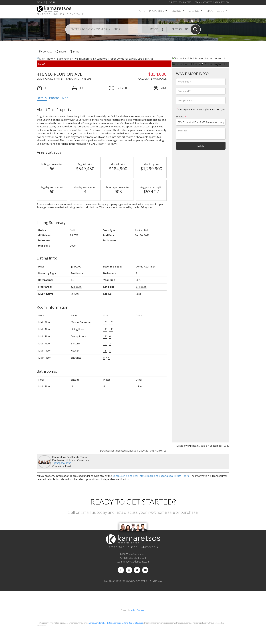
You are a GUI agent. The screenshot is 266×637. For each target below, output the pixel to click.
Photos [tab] (54, 98)
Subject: (180, 116)
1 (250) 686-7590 (61, 463)
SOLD (198, 21)
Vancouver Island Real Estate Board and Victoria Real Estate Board (151, 476)
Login (51, 2)
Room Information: (53, 307)
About (221, 10)
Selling (194, 10)
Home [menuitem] (141, 10)
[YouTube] (145, 570)
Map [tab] (65, 98)
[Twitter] (137, 570)
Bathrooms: (47, 371)
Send (200, 145)
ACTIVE (187, 21)
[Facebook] (121, 570)
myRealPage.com (138, 610)
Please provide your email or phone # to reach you (201, 109)
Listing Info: (47, 258)
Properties (156, 10)
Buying (176, 10)
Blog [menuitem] (209, 10)
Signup (41, 2)
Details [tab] (42, 98)
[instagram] (129, 570)
